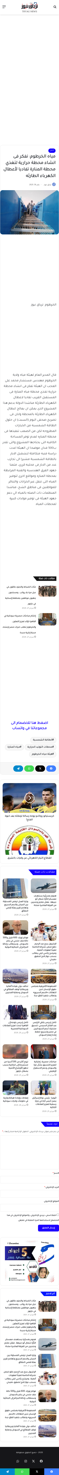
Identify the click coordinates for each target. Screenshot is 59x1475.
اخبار (52, 151)
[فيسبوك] (51, 768)
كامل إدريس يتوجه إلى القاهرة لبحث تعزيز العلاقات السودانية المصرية (15, 1025)
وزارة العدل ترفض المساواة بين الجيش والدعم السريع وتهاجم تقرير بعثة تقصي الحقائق (19, 1359)
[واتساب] (29, 768)
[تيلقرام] (18, 768)
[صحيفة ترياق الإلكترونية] (29, 7)
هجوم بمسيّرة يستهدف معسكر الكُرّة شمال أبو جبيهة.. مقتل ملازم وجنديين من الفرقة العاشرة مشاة (20, 1343)
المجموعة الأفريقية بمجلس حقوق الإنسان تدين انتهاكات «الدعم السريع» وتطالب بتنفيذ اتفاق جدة (20, 1414)
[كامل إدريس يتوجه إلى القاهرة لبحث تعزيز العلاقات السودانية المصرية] (15, 1012)
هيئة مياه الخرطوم (42, 754)
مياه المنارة (14, 747)
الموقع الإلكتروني (51, 1201)
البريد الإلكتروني (51, 1187)
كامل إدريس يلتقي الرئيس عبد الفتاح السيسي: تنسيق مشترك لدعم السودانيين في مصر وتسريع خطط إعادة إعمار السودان (43, 1028)
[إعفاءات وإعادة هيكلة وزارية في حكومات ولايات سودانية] (15, 1087)
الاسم (56, 1173)
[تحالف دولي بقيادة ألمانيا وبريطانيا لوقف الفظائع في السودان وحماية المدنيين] (15, 976)
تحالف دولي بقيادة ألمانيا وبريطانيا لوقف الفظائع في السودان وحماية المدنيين (16, 989)
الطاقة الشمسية (42, 740)
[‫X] (40, 768)
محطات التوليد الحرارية (39, 747)
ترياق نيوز (47, 185)
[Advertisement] (29, 47)
